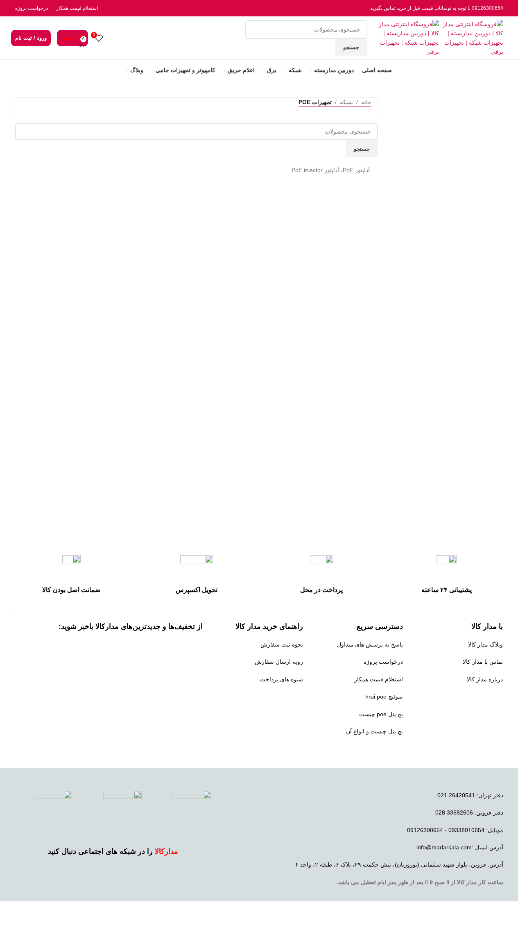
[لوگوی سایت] (471, 37)
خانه (366, 102)
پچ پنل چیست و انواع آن (374, 731)
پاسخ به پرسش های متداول (370, 644)
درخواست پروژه (31, 8)
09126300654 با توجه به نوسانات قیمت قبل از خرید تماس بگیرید (436, 8)
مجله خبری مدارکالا (479, 696)
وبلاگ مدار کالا (485, 644)
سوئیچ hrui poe (384, 696)
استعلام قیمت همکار (77, 8)
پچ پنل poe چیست (381, 714)
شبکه (346, 102)
